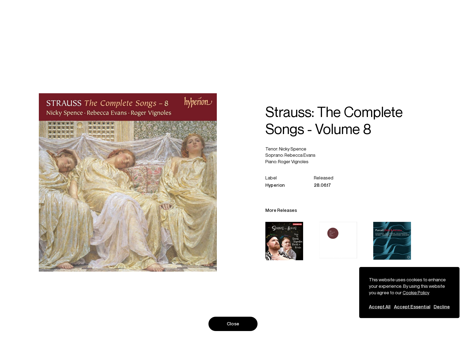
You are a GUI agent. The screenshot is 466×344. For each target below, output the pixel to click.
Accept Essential (412, 306)
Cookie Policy (416, 292)
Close (233, 323)
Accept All (379, 306)
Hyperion (275, 185)
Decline (442, 306)
